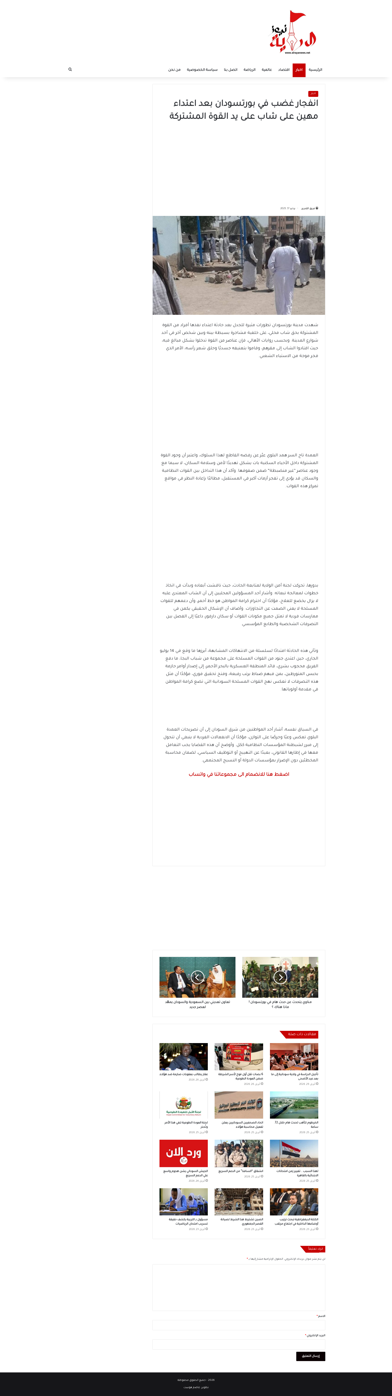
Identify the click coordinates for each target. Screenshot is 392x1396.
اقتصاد (283, 70)
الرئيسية (315, 70)
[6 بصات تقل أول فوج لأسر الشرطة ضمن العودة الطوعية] (239, 1056)
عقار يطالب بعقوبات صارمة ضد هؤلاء (184, 1074)
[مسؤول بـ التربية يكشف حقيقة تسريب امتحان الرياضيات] (183, 1201)
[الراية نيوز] (293, 31)
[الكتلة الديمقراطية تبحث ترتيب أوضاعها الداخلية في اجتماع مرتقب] (294, 1201)
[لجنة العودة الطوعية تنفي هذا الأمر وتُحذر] (183, 1105)
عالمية (267, 70)
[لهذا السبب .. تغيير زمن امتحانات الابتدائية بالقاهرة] (294, 1153)
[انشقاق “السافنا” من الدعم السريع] (239, 1153)
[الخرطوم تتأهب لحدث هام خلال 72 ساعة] (294, 1105)
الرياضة (249, 70)
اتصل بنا (230, 70)
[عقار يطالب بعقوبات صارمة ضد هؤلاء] (183, 1056)
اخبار (299, 70)
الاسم (321, 1316)
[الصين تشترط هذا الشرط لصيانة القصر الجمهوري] (239, 1201)
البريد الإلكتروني (315, 1335)
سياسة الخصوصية (202, 70)
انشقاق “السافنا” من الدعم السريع (240, 1171)
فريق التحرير (308, 208)
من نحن (174, 70)
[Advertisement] (239, 163)
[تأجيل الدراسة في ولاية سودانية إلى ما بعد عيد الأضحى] (294, 1056)
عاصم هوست (192, 1387)
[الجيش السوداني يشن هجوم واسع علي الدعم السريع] (183, 1153)
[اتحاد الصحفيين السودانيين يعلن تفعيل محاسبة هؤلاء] (239, 1105)
